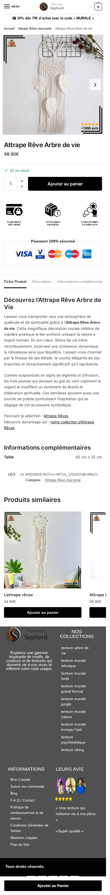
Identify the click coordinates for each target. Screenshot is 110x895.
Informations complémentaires (82, 281)
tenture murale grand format (73, 688)
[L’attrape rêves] (42, 550)
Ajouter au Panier (53, 885)
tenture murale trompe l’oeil (73, 727)
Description (41, 281)
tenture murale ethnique (73, 663)
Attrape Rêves (56, 416)
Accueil (9, 29)
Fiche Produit (15, 281)
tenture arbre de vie (75, 650)
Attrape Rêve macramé (35, 29)
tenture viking (72, 750)
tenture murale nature (73, 714)
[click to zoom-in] (53, 85)
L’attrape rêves (18, 594)
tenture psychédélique (73, 739)
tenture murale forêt (73, 676)
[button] (21, 181)
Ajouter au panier (65, 183)
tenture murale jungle (73, 701)
